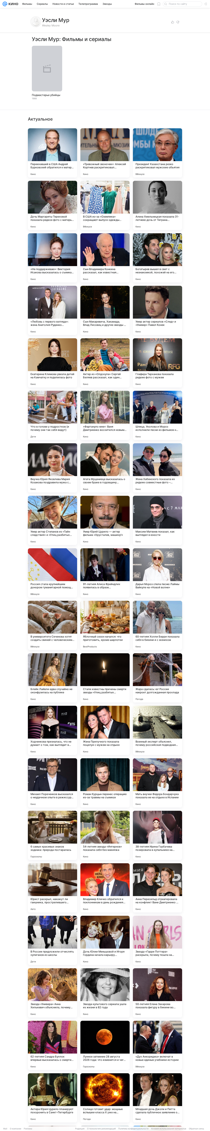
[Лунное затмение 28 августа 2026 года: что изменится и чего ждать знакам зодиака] (105, 1045)
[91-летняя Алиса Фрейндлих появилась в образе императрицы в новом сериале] (105, 572)
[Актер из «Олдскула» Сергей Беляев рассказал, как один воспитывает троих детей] (105, 362)
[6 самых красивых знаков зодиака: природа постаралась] (52, 835)
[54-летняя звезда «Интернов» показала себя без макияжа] (105, 835)
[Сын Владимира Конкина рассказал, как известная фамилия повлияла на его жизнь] (105, 258)
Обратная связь (196, 1128)
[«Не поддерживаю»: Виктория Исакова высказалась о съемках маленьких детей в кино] (52, 258)
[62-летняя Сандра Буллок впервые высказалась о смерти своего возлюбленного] (52, 1045)
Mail (5, 1128)
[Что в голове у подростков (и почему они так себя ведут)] (52, 415)
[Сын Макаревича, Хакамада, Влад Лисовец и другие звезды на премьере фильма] (105, 310)
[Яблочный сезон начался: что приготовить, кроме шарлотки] (105, 625)
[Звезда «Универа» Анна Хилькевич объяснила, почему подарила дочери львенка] (52, 992)
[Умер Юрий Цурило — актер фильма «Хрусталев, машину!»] (105, 520)
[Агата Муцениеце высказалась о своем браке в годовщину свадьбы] (105, 467)
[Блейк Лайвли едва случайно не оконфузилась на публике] (52, 677)
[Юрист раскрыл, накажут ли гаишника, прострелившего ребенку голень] (52, 887)
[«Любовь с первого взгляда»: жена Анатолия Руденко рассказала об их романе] (52, 310)
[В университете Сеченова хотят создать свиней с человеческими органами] (52, 625)
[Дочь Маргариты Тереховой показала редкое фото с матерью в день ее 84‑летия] (52, 205)
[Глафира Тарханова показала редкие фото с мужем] (157, 362)
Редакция (79, 1128)
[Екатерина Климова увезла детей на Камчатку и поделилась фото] (52, 362)
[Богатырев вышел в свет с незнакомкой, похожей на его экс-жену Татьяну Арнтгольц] (157, 258)
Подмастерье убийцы (46, 95)
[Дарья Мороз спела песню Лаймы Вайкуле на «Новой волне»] (157, 572)
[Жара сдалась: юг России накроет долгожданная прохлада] (157, 677)
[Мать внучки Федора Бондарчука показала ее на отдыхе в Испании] (157, 782)
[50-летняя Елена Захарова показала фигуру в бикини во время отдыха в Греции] (157, 992)
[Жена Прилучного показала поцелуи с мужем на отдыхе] (105, 730)
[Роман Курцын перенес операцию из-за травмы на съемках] (105, 782)
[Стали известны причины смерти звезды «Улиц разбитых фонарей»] (105, 677)
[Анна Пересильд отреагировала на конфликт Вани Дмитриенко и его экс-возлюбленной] (157, 887)
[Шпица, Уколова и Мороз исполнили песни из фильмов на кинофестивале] (157, 415)
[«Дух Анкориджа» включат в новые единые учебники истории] (157, 1045)
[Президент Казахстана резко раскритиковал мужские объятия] (157, 153)
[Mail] (5, 4)
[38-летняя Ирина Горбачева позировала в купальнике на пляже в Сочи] (157, 835)
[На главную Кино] (12, 4)
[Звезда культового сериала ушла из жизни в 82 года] (105, 992)
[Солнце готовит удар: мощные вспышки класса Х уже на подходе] (105, 1097)
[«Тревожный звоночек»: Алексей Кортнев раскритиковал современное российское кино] (105, 153)
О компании (15, 1128)
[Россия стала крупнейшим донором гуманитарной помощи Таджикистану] (52, 572)
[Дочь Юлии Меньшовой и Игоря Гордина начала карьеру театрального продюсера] (105, 940)
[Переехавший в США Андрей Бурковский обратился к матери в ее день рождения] (52, 153)
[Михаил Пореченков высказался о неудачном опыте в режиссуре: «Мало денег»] (52, 782)
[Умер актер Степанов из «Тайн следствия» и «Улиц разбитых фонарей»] (52, 520)
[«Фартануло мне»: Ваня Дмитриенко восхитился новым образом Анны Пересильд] (105, 415)
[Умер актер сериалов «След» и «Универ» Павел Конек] (157, 310)
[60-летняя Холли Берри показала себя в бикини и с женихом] (157, 625)
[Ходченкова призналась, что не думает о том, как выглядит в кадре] (52, 730)
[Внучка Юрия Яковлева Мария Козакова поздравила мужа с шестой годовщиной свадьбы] (52, 467)
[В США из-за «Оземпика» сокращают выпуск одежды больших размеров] (105, 205)
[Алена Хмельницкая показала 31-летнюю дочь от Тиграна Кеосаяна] (157, 205)
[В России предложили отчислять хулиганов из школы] (52, 940)
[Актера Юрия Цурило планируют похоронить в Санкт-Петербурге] (52, 1097)
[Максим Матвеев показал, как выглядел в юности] (157, 520)
